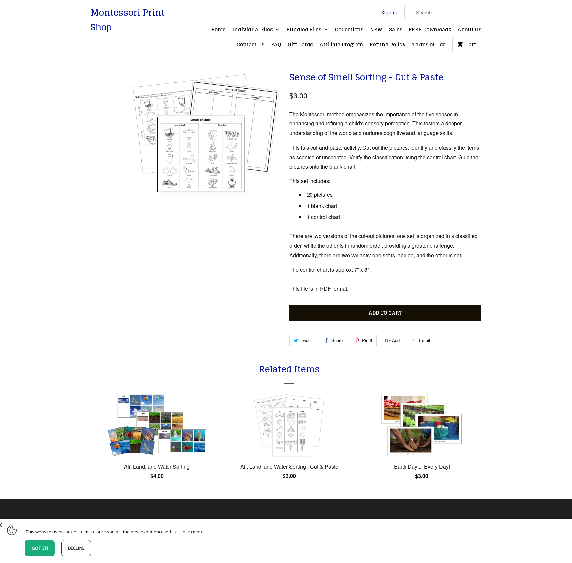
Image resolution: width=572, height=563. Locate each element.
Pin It (367, 340)
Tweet (306, 340)
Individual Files (253, 30)
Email (424, 340)
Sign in (389, 13)
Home (218, 30)
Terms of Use (429, 45)
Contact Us (250, 45)
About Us (469, 30)
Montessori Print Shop (127, 20)
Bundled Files (304, 30)
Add (396, 340)
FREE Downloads (430, 30)
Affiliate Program (341, 45)
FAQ (276, 45)
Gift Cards (300, 45)
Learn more (192, 532)
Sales (395, 30)
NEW (376, 30)
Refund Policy (387, 45)
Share (337, 340)
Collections (349, 30)
